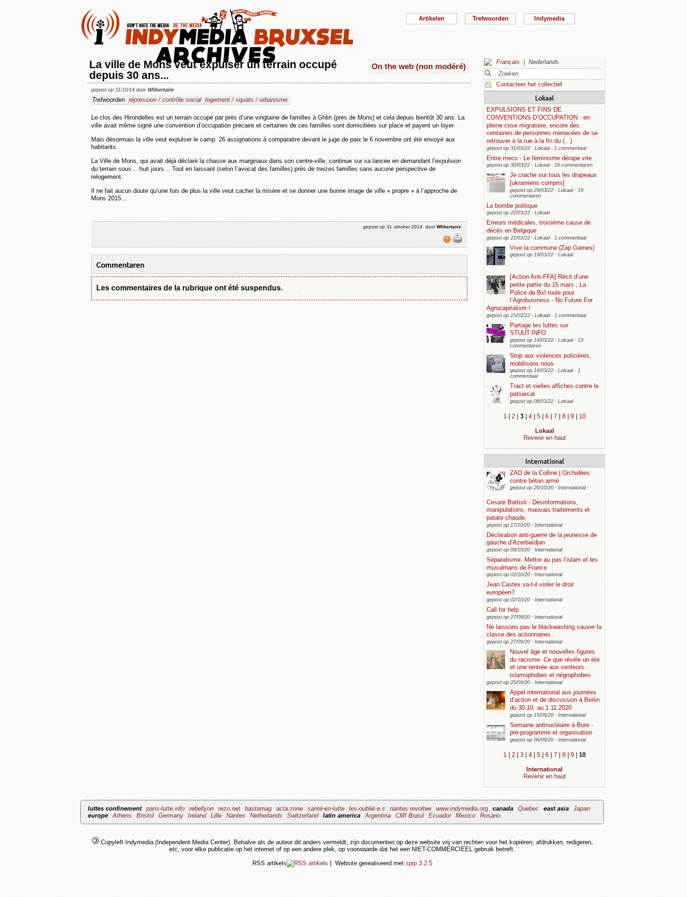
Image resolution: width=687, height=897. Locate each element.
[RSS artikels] (307, 863)
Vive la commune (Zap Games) (552, 247)
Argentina (378, 815)
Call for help (503, 609)
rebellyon (201, 808)
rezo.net (229, 808)
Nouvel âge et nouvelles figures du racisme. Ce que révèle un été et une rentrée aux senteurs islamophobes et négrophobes (555, 663)
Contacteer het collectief (529, 84)
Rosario (490, 815)
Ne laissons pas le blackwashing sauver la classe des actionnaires (544, 630)
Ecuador (440, 815)
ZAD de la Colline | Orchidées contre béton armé (550, 476)
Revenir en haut (544, 437)
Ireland (197, 815)
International (544, 461)
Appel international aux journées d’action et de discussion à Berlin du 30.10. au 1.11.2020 (555, 700)
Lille (216, 815)
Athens (122, 815)
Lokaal (544, 97)
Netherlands (266, 815)
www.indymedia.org (462, 808)
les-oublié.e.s (367, 808)
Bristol (145, 815)
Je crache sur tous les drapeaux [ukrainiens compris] (553, 178)
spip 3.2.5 (419, 863)
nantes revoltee (410, 808)
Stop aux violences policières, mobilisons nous (550, 359)
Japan (581, 808)
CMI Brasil (409, 815)
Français (508, 61)
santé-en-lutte (326, 808)
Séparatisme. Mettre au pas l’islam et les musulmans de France (542, 563)
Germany (170, 815)
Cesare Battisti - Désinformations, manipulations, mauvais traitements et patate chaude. (538, 510)
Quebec (528, 808)
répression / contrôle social (165, 99)
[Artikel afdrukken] (457, 241)
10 (582, 416)
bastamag (258, 808)
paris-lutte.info (165, 808)
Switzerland (302, 815)
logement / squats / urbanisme (246, 99)
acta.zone (289, 808)
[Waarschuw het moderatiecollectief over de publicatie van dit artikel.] (448, 241)
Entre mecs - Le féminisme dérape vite (539, 158)
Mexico (465, 815)
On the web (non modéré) (419, 66)
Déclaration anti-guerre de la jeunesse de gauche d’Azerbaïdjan (542, 538)
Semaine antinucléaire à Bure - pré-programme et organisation (551, 728)
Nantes (235, 815)
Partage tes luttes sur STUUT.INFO (539, 329)
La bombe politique (512, 205)
